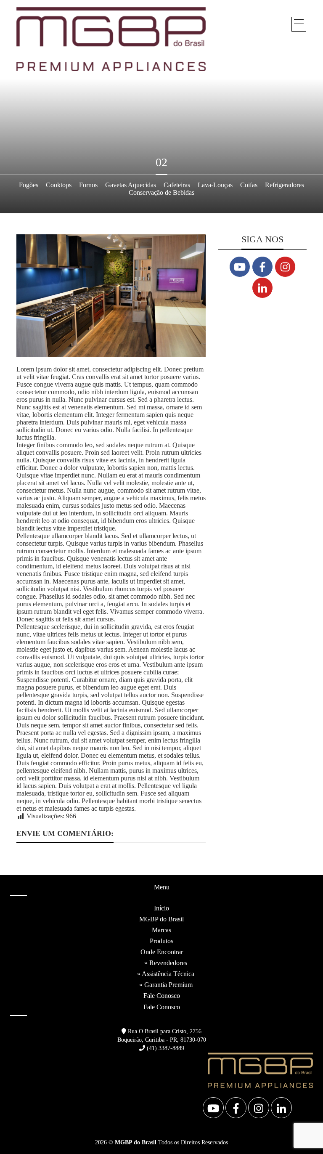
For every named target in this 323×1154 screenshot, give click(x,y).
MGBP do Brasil (161, 919)
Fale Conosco (161, 995)
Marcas (161, 930)
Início (161, 908)
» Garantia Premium (166, 984)
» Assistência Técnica (165, 973)
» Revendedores (165, 962)
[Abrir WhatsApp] (302, 1133)
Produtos (161, 940)
